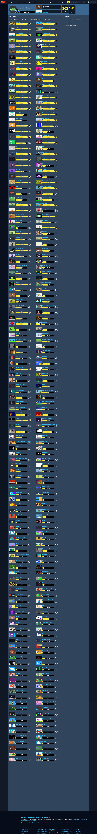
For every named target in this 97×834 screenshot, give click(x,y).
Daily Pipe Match (46, 158)
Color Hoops (18, 724)
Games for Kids (24, 829)
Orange (17, 107)
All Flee (17, 67)
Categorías (50, 2)
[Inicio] (3, 2)
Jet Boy (17, 543)
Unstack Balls (45, 594)
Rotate (44, 226)
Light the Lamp (19, 305)
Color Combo (19, 118)
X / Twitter (78, 831)
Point (16, 509)
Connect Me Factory (21, 265)
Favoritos (47, 19)
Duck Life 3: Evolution (21, 95)
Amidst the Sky (46, 197)
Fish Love (44, 203)
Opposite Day (46, 616)
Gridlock (17, 526)
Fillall (43, 645)
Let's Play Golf (46, 118)
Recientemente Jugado (35, 19)
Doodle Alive (18, 209)
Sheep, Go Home (46, 282)
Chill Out (17, 616)
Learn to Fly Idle (46, 95)
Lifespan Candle (46, 141)
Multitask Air (45, 464)
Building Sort (45, 673)
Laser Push (18, 373)
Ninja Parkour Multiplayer (49, 752)
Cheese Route (46, 696)
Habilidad (17, 2)
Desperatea (18, 752)
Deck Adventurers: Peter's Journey (25, 294)
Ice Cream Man (19, 401)
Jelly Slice (18, 684)
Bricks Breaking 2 (47, 679)
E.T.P (43, 379)
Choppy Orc (18, 135)
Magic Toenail (19, 163)
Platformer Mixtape (47, 390)
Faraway (17, 571)
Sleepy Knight (19, 311)
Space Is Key (45, 413)
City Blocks (18, 180)
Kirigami (44, 152)
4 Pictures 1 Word (20, 611)
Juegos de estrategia (42, 829)
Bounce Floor (19, 367)
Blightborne (45, 396)
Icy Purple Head (19, 633)
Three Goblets (46, 33)
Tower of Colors (46, 169)
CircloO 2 (18, 328)
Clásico (35, 2)
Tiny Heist (18, 520)
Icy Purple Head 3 (20, 730)
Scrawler (17, 452)
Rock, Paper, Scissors (21, 747)
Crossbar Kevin (19, 498)
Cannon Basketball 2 (20, 50)
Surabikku (45, 373)
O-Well (17, 418)
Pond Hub (45, 741)
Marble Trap (18, 656)
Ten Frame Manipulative (66, 831)
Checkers (45, 537)
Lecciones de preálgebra (52, 830)
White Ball (18, 464)
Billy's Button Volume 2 (21, 322)
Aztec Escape (19, 690)
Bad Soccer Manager (48, 401)
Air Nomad (18, 203)
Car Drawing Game (20, 339)
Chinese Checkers (47, 515)
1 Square (17, 146)
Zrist (43, 656)
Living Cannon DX (20, 226)
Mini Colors (18, 447)
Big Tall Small (19, 594)
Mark (43, 520)
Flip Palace (18, 345)
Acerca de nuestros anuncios (49, 822)
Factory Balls (19, 413)
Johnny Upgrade (19, 214)
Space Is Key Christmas (21, 565)
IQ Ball (44, 560)
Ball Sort (44, 90)
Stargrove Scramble (47, 599)
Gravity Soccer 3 (20, 407)
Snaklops (17, 333)
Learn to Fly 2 (46, 265)
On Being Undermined (48, 186)
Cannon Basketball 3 (47, 50)
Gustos (24, 19)
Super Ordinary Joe (47, 22)
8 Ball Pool (18, 486)
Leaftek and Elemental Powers (50, 424)
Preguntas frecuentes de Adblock (65, 822)
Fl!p (43, 543)
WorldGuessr (19, 475)
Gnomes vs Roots (20, 384)
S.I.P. (43, 384)
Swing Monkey (46, 475)
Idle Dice (44, 146)
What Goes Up (19, 396)
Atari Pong (18, 639)
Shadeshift (45, 611)
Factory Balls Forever (21, 61)
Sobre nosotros (24, 831)
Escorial (17, 379)
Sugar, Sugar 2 (19, 679)
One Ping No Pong (47, 418)
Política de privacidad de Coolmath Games (36, 818)
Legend (17, 662)
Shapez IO (45, 345)
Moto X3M (45, 441)
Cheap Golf (18, 492)
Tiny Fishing (18, 84)
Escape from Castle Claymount (50, 112)
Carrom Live (18, 673)
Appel (17, 90)
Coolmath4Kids (65, 829)
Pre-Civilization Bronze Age (23, 441)
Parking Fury (18, 22)
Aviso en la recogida (25, 822)
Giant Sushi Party (47, 588)
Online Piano (45, 430)
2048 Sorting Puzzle (21, 362)
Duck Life (44, 322)
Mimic (17, 282)
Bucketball (18, 44)
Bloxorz (17, 481)
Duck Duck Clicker (20, 124)
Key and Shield (46, 294)
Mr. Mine (44, 503)
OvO (43, 39)
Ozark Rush (18, 718)
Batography (18, 430)
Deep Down (18, 577)
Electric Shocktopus (47, 107)
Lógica (29, 2)
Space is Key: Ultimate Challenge (51, 701)
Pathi (43, 605)
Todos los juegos (60, 2)
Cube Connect (19, 758)
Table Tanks (18, 288)
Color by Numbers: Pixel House (50, 305)
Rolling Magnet (46, 254)
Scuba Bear (45, 707)
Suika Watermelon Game (22, 554)
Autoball (44, 356)
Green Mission (19, 277)
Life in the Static (46, 328)
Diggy (44, 7)
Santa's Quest (46, 735)
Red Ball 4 (18, 39)
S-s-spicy (44, 498)
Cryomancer (45, 333)
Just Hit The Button (20, 175)
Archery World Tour (20, 299)
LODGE (17, 350)
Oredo (17, 260)
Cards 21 (17, 622)
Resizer (17, 548)
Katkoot (44, 435)
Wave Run (18, 696)
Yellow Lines (18, 237)
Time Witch (18, 356)
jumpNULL (18, 231)
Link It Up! (45, 367)
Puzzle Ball (45, 690)
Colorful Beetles (46, 129)
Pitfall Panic (18, 158)
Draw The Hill (45, 730)
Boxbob (44, 724)
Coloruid (44, 565)
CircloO (17, 169)
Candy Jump (45, 713)
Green (17, 141)
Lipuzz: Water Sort (20, 735)
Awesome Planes (46, 481)
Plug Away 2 (18, 515)
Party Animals (46, 447)
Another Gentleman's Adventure (24, 701)
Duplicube (18, 605)
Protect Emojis (19, 112)
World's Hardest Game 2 (49, 628)
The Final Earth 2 (46, 350)
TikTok (77, 829)
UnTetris (17, 192)
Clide (16, 271)
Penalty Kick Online (47, 339)
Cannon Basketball (47, 84)
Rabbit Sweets (19, 560)
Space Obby (45, 758)
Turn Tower (18, 650)
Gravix (44, 577)
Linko (43, 243)
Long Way (18, 599)
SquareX (44, 407)
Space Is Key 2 (46, 362)
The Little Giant (19, 390)
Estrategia (10, 2)
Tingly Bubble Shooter (48, 684)
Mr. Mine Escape (19, 248)
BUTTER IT (18, 503)
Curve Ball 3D (46, 214)
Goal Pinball (18, 197)
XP (10, 19)
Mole (43, 192)
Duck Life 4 (45, 61)
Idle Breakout (46, 12)
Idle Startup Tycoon (47, 44)
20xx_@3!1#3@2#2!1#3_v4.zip (50, 209)
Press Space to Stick (21, 707)
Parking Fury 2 (46, 27)
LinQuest (17, 254)
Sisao (16, 78)
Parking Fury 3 (19, 27)
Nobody (44, 582)
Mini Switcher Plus (47, 718)
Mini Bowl (44, 101)
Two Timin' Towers (47, 622)
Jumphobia (45, 237)
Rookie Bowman (19, 713)
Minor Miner (45, 277)
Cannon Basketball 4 (21, 73)
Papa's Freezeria (46, 163)
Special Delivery (19, 56)
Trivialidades (42, 2)
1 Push (44, 288)
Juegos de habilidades (42, 831)
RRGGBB (17, 316)
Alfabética (16, 19)
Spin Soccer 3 (46, 135)
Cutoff (17, 129)
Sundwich (45, 231)
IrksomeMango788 (25, 7)
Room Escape (46, 299)
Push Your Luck (46, 458)
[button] (68, 2)
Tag (43, 260)
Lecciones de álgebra (54, 832)
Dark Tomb (45, 571)
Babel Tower (18, 220)
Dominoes (45, 633)
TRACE (44, 316)
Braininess (45, 220)
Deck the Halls (19, 435)
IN (16, 152)
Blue (43, 124)
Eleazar (44, 311)
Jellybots (18, 424)
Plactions (17, 101)
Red (16, 186)
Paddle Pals (18, 645)
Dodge (44, 662)
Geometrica (45, 492)
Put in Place (45, 531)
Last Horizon (45, 248)
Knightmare (45, 509)
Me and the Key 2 (20, 537)
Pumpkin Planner (19, 741)
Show (16, 243)
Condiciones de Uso (36, 822)
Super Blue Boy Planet (21, 458)
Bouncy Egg (18, 531)
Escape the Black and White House (51, 548)
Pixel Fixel (45, 554)
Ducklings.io (18, 667)
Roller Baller (45, 486)
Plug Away (45, 452)
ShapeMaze (45, 667)
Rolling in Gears (46, 175)
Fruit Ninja (18, 469)
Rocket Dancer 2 (46, 639)
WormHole (45, 747)
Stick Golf (45, 650)
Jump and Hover (46, 271)
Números (24, 2)
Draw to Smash (46, 56)
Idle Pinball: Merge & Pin (48, 73)
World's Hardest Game (21, 628)
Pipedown (45, 469)
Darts (16, 582)
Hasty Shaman (19, 588)
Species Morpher (47, 180)
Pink (43, 67)
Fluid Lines (45, 526)
